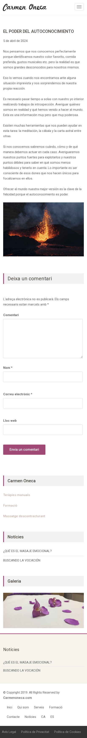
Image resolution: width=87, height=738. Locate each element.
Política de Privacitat (35, 732)
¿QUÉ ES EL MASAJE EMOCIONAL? (27, 551)
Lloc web (10, 421)
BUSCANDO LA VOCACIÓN (21, 560)
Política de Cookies (67, 732)
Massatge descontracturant (24, 516)
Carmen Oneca (24, 7)
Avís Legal (9, 732)
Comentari (11, 315)
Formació (10, 505)
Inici (9, 707)
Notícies (30, 717)
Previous (8, 609)
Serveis (39, 707)
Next (78, 609)
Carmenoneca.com (17, 698)
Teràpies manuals (16, 495)
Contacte (13, 717)
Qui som (23, 707)
